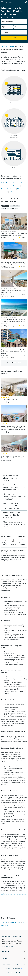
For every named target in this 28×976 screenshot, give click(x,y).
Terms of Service (14, 965)
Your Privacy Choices (16, 968)
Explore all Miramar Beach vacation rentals (13, 894)
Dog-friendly (15, 205)
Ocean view (16, 186)
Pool (2, 183)
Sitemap (16, 964)
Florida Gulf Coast (15, 922)
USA (7, 46)
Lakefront (8, 186)
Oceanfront (4, 189)
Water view (20, 189)
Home (3, 46)
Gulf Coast (4, 922)
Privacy (24, 964)
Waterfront (4, 192)
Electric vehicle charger (12, 183)
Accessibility (8, 968)
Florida (12, 46)
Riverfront (13, 189)
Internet (14, 208)
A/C (10, 192)
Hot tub (5, 208)
